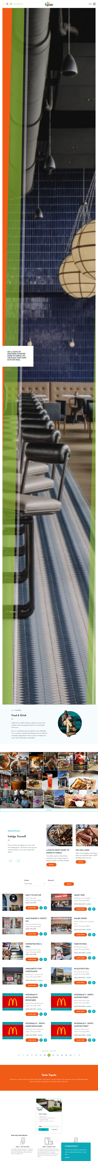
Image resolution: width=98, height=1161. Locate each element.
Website (88, 904)
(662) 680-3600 (79, 1006)
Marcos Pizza (80, 944)
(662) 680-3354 (79, 978)
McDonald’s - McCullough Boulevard (32, 997)
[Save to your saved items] (41, 908)
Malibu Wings (80, 918)
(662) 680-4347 (79, 904)
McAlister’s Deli (81, 969)
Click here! (82, 1154)
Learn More (32, 907)
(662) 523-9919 (31, 903)
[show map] (45, 908)
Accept (67, 1157)
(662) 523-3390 (31, 954)
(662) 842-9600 (31, 1035)
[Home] (49, 4)
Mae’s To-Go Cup (33, 895)
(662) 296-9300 (79, 953)
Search (68, 884)
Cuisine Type (28, 884)
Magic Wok (79, 895)
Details (51, 864)
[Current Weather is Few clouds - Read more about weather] (3, 4)
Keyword (51, 880)
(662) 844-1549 (79, 930)
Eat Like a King (82, 850)
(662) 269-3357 (31, 929)
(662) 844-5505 (79, 1035)
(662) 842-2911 (31, 1009)
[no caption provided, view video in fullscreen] (93, 761)
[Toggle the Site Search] (7, 4)
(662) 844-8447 (31, 980)
